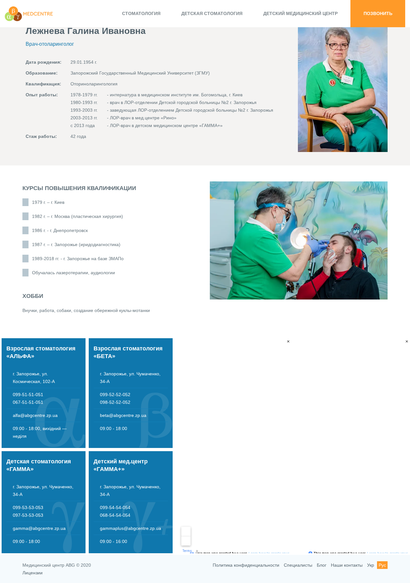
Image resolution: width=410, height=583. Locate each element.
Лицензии (32, 572)
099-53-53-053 (28, 507)
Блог (321, 565)
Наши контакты (347, 565)
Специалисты (298, 565)
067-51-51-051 (28, 402)
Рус (382, 565)
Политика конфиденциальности (246, 565)
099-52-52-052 (115, 394)
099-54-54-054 (115, 507)
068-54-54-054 (115, 515)
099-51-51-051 (28, 394)
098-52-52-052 (115, 402)
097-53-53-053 (28, 515)
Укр (370, 565)
